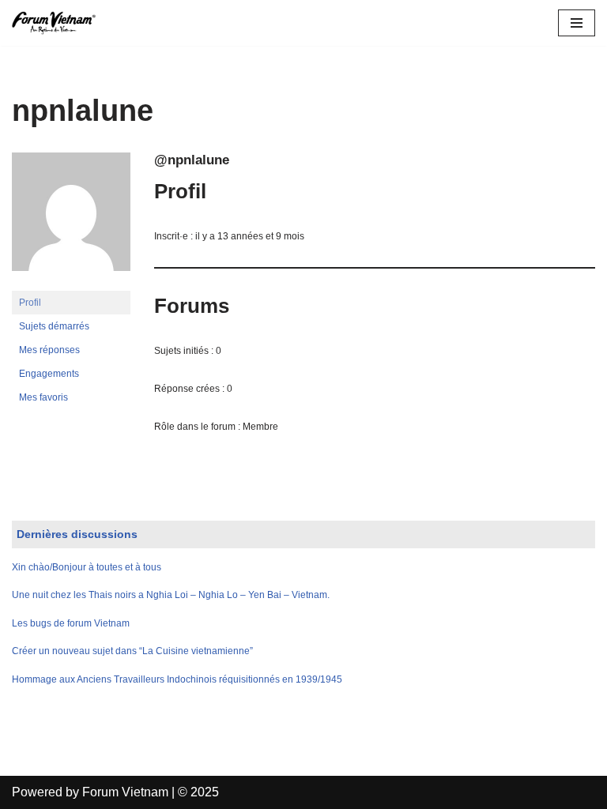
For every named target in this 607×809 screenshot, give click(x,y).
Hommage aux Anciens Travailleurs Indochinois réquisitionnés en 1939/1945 (177, 679)
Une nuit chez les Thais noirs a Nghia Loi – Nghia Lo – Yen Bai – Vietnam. (171, 594)
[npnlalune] (71, 283)
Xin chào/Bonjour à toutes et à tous (86, 567)
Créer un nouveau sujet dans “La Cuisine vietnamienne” (132, 651)
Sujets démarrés (54, 326)
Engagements (49, 373)
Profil (30, 302)
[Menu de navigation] (576, 22)
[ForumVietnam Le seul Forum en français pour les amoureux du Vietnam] (59, 23)
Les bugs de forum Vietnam (71, 623)
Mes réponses (49, 350)
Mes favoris (43, 397)
